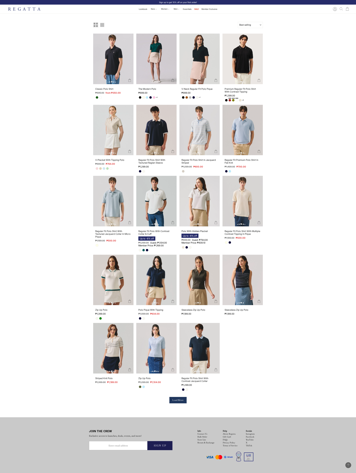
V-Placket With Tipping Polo (109, 160)
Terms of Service (230, 445)
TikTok (249, 445)
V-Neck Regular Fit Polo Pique (196, 88)
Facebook (250, 437)
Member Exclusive (209, 9)
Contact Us (202, 434)
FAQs (225, 439)
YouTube (250, 439)
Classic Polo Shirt (104, 88)
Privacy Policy (229, 442)
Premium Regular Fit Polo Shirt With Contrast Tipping (240, 90)
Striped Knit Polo (104, 378)
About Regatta (229, 434)
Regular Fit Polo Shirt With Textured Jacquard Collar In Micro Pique (113, 234)
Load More (178, 400)
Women (164, 9)
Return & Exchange (205, 442)
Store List (201, 439)
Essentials (187, 9)
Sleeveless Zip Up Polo (193, 309)
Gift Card (227, 437)
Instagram (250, 434)
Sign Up (160, 445)
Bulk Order (202, 437)
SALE (196, 9)
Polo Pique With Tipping (150, 309)
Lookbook (143, 9)
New (153, 9)
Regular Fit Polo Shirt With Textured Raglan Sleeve (151, 161)
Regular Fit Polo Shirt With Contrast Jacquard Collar (194, 379)
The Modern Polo (147, 88)
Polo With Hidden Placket (194, 231)
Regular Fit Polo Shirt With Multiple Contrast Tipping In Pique (242, 232)
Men (176, 9)
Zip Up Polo (101, 309)
